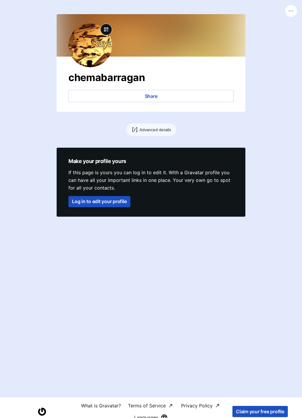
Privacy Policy (197, 406)
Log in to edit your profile (99, 201)
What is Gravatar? (101, 406)
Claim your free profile (260, 411)
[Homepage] (42, 412)
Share (151, 96)
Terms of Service (147, 406)
